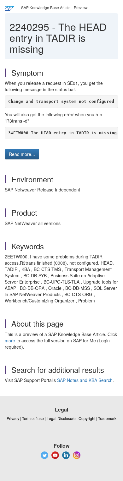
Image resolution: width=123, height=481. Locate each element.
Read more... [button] (22, 154)
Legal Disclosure (61, 418)
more (10, 340)
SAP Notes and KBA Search (85, 380)
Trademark (107, 418)
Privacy (13, 418)
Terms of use (33, 418)
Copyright (87, 418)
